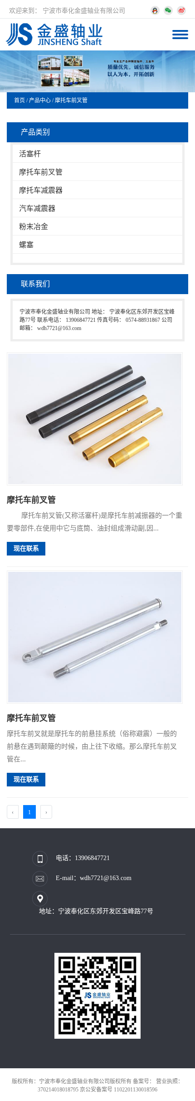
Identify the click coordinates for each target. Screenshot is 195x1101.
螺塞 (26, 245)
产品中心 (40, 100)
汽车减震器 (37, 208)
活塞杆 (30, 154)
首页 (19, 100)
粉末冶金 (33, 226)
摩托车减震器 (41, 190)
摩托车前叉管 (71, 100)
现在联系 (26, 548)
